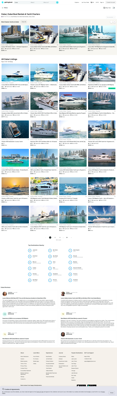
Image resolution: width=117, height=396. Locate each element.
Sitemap (22, 376)
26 (67, 237)
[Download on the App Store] (81, 386)
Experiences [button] (49, 353)
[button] (85, 2)
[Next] (114, 22)
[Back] (111, 22)
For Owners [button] (35, 358)
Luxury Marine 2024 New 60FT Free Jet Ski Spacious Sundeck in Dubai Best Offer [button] (24, 298)
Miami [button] (73, 356)
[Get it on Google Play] (91, 386)
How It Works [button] (36, 356)
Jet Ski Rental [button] (49, 358)
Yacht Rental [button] (49, 368)
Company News (62, 356)
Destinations (61, 363)
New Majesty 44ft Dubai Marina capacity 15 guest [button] (74, 318)
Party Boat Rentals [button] (50, 376)
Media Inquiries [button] (24, 361)
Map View (108, 7)
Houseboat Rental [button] (50, 363)
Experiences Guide (63, 361)
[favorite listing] (28, 44)
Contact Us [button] (23, 379)
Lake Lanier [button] (74, 358)
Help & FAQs (87, 356)
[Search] (57, 2)
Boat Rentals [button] (49, 356)
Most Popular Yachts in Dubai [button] (10, 22)
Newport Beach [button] (75, 368)
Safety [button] (34, 363)
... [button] (63, 237)
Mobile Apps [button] (36, 361)
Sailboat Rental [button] (49, 370)
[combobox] (22, 2)
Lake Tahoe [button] (74, 361)
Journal (61, 353)
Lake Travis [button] (74, 365)
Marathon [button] (74, 380)
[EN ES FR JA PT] (92, 2)
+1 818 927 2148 (87, 358)
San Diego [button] (74, 363)
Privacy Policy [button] (24, 365)
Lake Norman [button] (74, 373)
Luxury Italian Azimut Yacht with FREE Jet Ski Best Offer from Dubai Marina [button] (81, 298)
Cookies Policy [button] (24, 368)
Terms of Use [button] (39, 391)
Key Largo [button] (74, 375)
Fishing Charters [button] (49, 361)
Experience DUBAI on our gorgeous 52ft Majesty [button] (15, 318)
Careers (22, 358)
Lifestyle (60, 358)
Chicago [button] (73, 370)
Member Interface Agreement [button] (25, 373)
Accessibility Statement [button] (26, 370)
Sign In (102, 2)
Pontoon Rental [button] (49, 365)
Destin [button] (73, 377)
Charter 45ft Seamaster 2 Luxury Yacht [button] (71, 338)
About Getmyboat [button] (24, 356)
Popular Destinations (77, 353)
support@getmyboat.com (90, 361)
